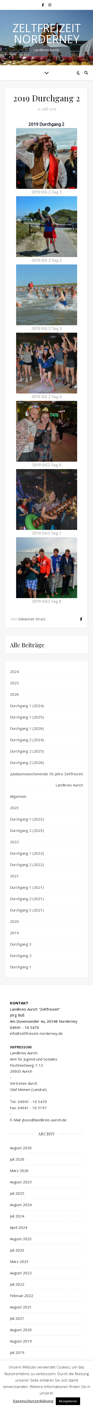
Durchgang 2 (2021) (27, 898)
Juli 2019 (17, 1352)
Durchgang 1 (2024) (27, 705)
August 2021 (21, 1306)
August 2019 (21, 1341)
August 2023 (21, 1238)
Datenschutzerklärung (33, 1400)
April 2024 (18, 1227)
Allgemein (18, 796)
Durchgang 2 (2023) (27, 830)
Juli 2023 (17, 1250)
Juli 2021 (17, 1318)
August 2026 (21, 1147)
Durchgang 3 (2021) (27, 910)
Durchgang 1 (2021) (27, 887)
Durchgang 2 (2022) (27, 864)
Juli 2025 (17, 1193)
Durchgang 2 (20, 955)
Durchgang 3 (20, 944)
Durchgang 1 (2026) (27, 728)
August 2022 (21, 1272)
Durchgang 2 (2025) (27, 751)
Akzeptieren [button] (68, 1401)
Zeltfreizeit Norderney (46, 33)
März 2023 (19, 1261)
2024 (14, 671)
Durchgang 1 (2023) (27, 819)
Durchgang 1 (20, 966)
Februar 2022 (21, 1295)
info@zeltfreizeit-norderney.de (36, 1033)
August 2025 (21, 1181)
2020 (14, 921)
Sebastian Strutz (31, 619)
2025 (14, 682)
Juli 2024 (17, 1215)
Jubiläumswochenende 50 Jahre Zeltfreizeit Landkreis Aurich (46, 779)
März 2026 (19, 1170)
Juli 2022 (17, 1284)
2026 (14, 694)
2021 (14, 875)
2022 (14, 841)
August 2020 (21, 1329)
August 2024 (21, 1204)
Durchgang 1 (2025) (27, 717)
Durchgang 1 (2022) (27, 853)
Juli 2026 (17, 1159)
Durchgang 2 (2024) (27, 739)
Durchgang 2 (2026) (27, 762)
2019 (14, 932)
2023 (14, 807)
